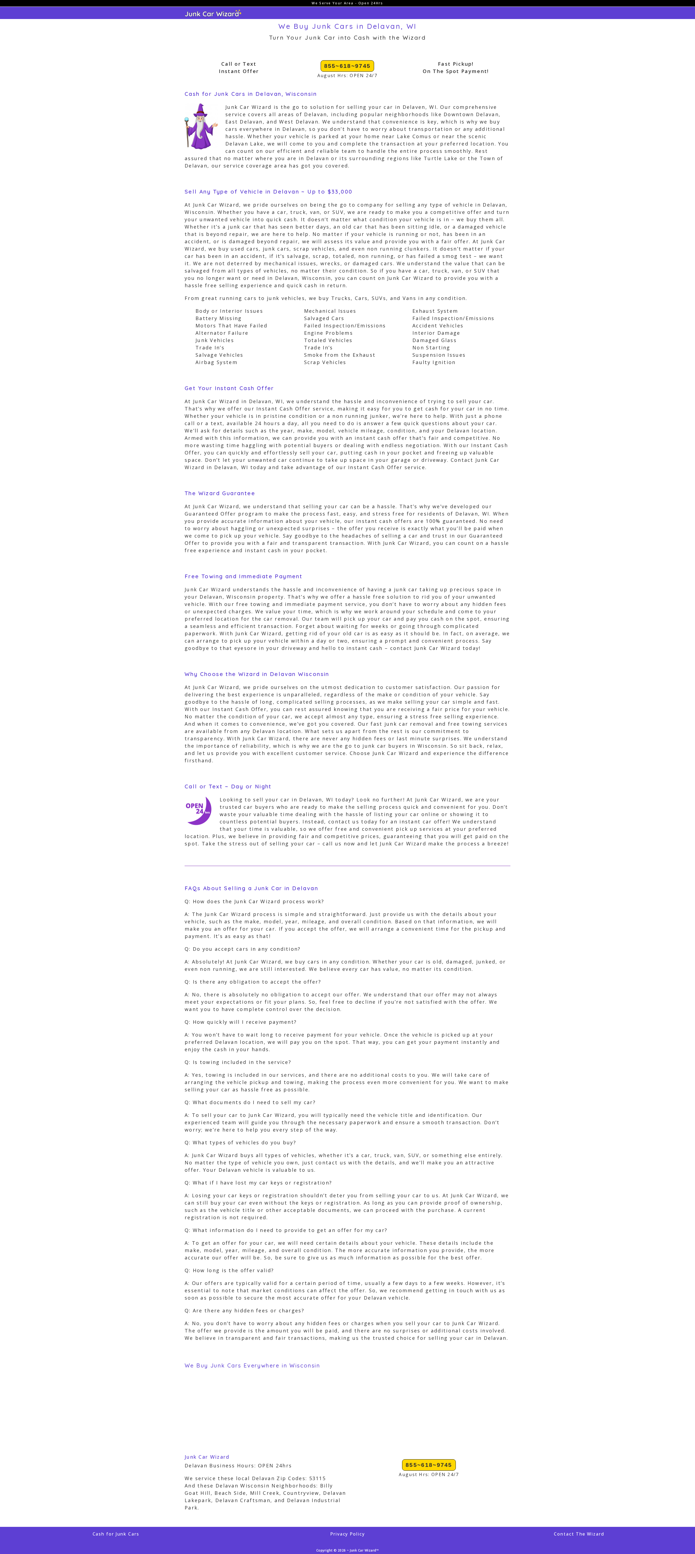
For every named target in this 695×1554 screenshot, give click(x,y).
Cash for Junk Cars (116, 1534)
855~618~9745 (347, 66)
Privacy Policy (347, 1534)
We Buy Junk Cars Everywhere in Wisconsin (252, 1365)
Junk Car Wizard (207, 1457)
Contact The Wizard (579, 1534)
